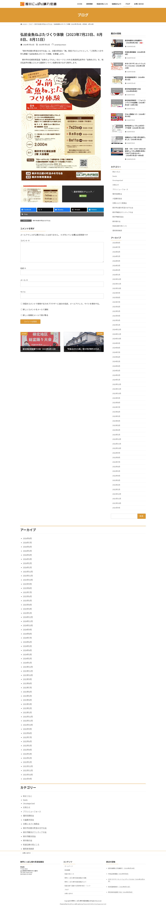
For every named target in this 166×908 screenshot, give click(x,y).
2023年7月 (116, 407)
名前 (23, 268)
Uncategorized (117, 180)
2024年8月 (116, 348)
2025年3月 (116, 320)
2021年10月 (116, 503)
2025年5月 (116, 311)
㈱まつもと (116, 172)
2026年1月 (116, 274)
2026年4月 (116, 261)
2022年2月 (116, 485)
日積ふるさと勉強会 (119, 203)
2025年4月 (116, 316)
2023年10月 (116, 393)
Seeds (114, 176)
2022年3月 (116, 480)
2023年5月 (116, 416)
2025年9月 (116, 293)
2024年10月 (116, 339)
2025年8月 (116, 297)
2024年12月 (116, 329)
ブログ (67, 890)
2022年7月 (116, 462)
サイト (23, 292)
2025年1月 (116, 325)
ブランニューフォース (120, 189)
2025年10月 (116, 288)
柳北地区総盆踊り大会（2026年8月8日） (120, 892)
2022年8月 (116, 457)
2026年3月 (116, 265)
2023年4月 (116, 421)
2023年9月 (116, 398)
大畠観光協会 (117, 198)
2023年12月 (116, 384)
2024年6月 (116, 357)
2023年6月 (116, 412)
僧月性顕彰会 (117, 194)
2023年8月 (116, 403)
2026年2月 (116, 270)
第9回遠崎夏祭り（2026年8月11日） (119, 887)
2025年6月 (116, 307)
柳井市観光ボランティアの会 (122, 212)
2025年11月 (116, 284)
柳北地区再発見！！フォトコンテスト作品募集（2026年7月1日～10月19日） (135, 102)
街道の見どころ (69, 874)
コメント (25, 240)
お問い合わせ (26, 853)
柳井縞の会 (116, 221)
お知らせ (115, 185)
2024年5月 (116, 361)
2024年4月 (116, 366)
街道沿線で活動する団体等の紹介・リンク (77, 886)
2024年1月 (116, 380)
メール (24, 280)
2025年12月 (116, 279)
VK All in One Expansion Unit (97, 904)
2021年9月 (116, 508)
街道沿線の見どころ (119, 226)
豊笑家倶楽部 (117, 230)
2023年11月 (116, 389)
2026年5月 (116, 256)
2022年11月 (116, 444)
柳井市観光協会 (118, 217)
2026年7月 (116, 247)
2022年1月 (116, 489)
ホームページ (69, 866)
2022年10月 (116, 448)
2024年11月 (116, 334)
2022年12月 (116, 439)
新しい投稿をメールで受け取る (35, 315)
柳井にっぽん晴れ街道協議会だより (75, 882)
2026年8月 (116, 243)
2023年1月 (116, 434)
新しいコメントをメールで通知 (35, 309)
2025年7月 (116, 302)
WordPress (70, 904)
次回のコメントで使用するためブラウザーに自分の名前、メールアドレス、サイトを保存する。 (62, 304)
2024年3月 (116, 371)
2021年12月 (116, 494)
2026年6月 (116, 252)
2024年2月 (116, 375)
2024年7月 (116, 352)
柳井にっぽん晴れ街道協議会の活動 (75, 878)
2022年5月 (116, 471)
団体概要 (67, 870)
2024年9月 (116, 343)
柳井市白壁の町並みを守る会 (41, 220)
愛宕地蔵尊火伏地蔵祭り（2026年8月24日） (121, 868)
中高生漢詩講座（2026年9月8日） (118, 874)
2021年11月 (116, 499)
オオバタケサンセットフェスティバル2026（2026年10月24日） (135, 66)
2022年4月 (116, 476)
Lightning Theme (82, 904)
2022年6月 (116, 466)
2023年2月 (116, 430)
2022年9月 (116, 453)
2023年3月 (116, 425)
